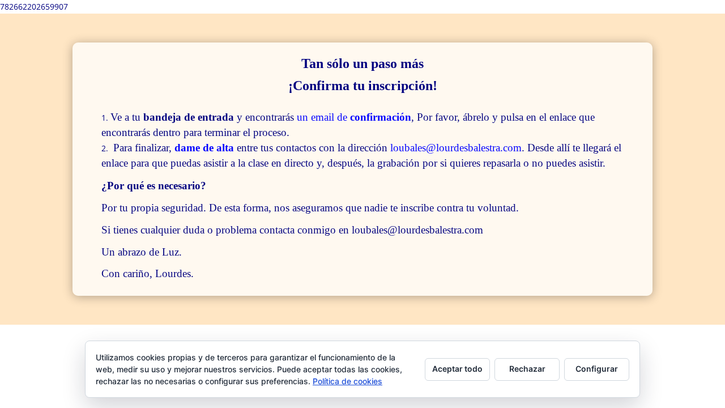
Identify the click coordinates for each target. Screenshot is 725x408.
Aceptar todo (457, 368)
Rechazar (527, 368)
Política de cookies (347, 381)
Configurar (596, 368)
